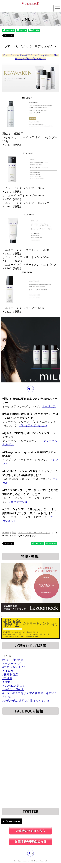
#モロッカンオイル (14, 667)
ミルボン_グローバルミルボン (34, 532)
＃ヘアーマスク (12, 663)
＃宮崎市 (8, 682)
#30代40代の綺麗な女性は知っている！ (27, 700)
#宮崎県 (7, 678)
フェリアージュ (18, 501)
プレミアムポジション (33, 425)
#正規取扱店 (10, 674)
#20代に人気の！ (13, 689)
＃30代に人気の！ (13, 685)
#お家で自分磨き (13, 659)
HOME (5, 532)
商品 (14, 532)
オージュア (49, 406)
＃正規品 (8, 670)
